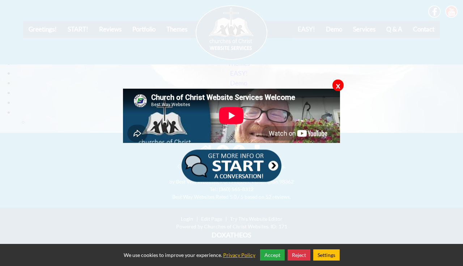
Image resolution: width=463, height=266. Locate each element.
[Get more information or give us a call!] (231, 165)
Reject (299, 255)
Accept (272, 255)
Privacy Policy (239, 255)
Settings (326, 255)
